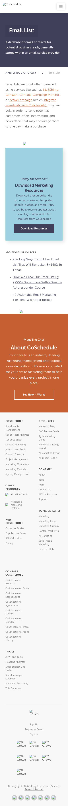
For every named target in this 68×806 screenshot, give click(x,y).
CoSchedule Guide (49, 431)
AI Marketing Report (49, 453)
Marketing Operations (17, 464)
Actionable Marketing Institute (16, 505)
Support (43, 499)
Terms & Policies (34, 789)
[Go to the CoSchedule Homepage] (34, 714)
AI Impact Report (48, 458)
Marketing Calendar (16, 469)
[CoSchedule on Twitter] (27, 798)
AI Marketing (45, 536)
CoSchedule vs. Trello (17, 627)
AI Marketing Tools (15, 450)
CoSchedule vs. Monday (13, 620)
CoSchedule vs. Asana (17, 632)
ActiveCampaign (20, 100)
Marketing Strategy (49, 526)
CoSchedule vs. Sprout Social (13, 595)
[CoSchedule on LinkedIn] (34, 798)
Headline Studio (19, 495)
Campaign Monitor (45, 95)
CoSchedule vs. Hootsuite (13, 582)
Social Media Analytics (17, 435)
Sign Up (34, 725)
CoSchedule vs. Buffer (17, 588)
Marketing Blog (47, 426)
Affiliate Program (48, 495)
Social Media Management (12, 428)
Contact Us (45, 490)
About (42, 475)
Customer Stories (14, 528)
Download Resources (34, 228)
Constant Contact (18, 95)
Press (41, 485)
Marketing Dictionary (20, 73)
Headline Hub (46, 549)
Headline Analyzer (15, 662)
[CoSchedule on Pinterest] (40, 798)
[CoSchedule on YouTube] (53, 798)
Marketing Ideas (47, 521)
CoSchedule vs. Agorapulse (13, 604)
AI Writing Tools (14, 657)
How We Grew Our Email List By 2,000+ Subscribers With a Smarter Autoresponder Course (37, 282)
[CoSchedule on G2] (14, 798)
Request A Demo (34, 729)
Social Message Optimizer (13, 677)
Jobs (41, 480)
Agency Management (16, 474)
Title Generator (13, 688)
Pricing (9, 543)
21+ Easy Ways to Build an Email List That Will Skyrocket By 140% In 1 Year (37, 265)
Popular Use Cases (15, 533)
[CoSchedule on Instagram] (47, 798)
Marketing (44, 516)
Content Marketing (15, 445)
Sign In (34, 734)
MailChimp (50, 89)
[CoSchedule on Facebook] (21, 798)
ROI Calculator (13, 538)
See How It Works (34, 394)
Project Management (16, 459)
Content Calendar (15, 454)
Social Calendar (13, 440)
